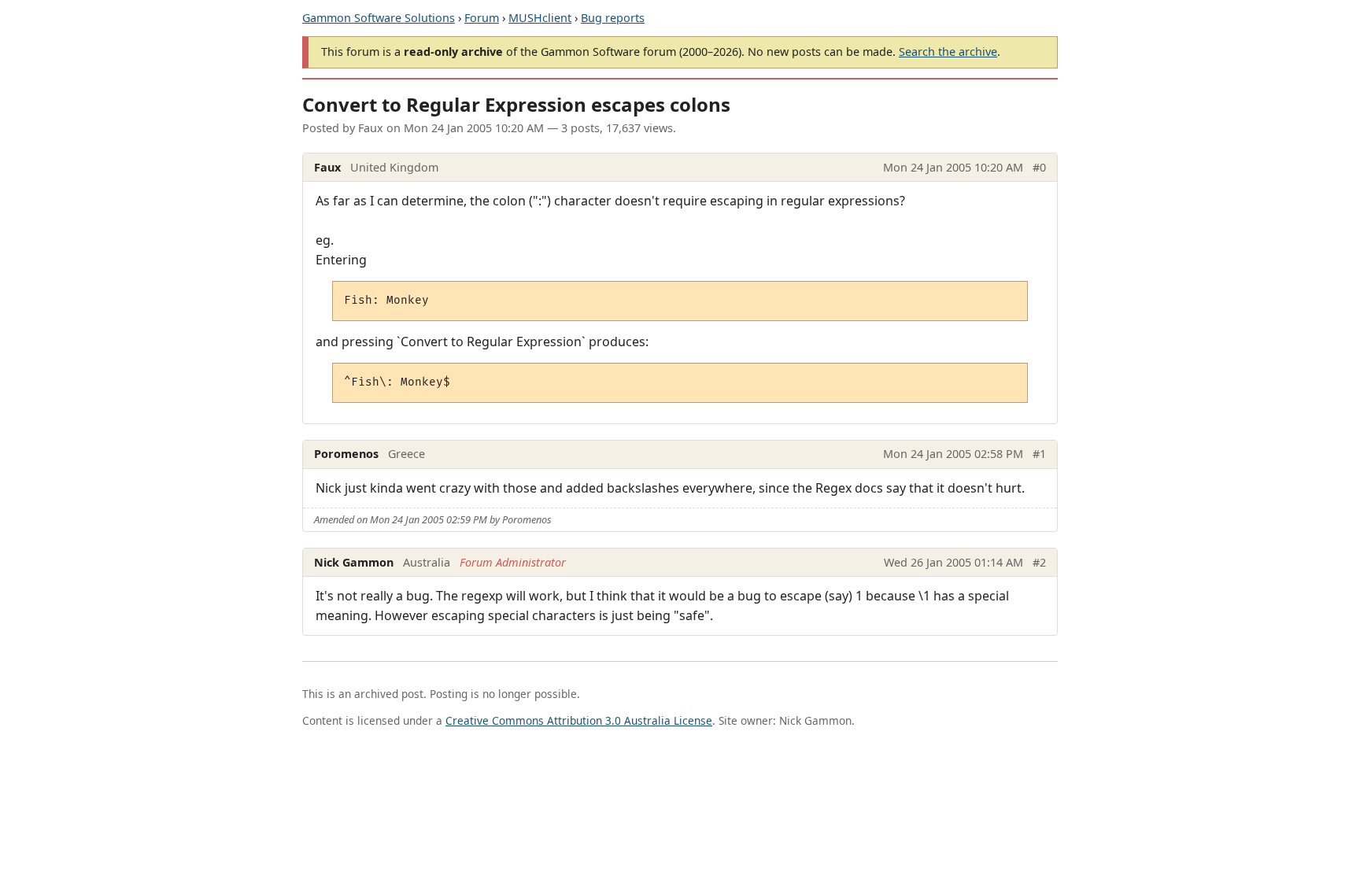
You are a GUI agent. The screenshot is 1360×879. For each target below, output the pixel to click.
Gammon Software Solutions (378, 17)
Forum (481, 17)
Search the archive (948, 51)
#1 (1039, 453)
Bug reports (613, 17)
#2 (1039, 562)
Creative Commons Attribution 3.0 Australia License (578, 720)
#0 (1039, 167)
